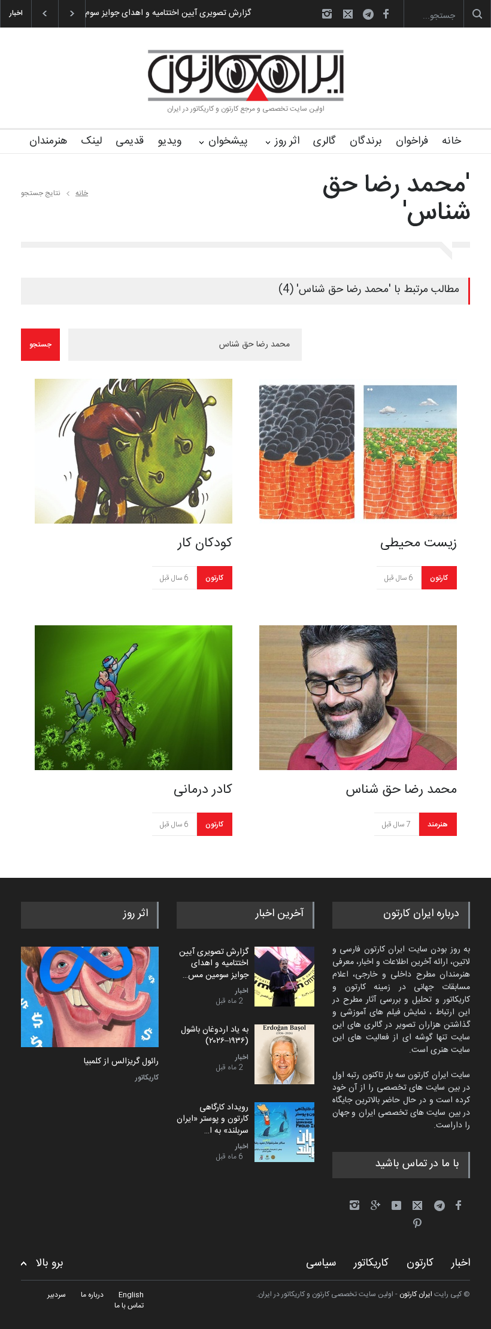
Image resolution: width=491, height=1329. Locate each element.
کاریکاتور (147, 1078)
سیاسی (321, 1263)
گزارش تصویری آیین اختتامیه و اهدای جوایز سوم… (165, 13)
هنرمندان (48, 141)
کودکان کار (205, 543)
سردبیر (56, 1295)
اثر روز (287, 141)
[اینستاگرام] (327, 14)
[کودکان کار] (133, 451)
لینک (91, 141)
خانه (451, 141)
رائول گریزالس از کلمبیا (121, 1062)
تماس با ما (129, 1306)
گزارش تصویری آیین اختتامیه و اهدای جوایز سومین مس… (213, 964)
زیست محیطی (418, 543)
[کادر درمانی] (133, 697)
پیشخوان (228, 141)
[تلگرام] (372, 16)
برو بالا (49, 1263)
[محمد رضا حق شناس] (358, 697)
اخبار (241, 991)
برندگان (366, 141)
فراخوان (412, 141)
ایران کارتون (415, 1294)
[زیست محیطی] (358, 451)
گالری (324, 141)
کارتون (214, 578)
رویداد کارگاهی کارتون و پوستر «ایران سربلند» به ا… (212, 1119)
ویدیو (169, 141)
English (131, 1295)
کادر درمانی (203, 790)
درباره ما (92, 1295)
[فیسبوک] (386, 14)
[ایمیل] (348, 14)
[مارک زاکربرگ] (90, 997)
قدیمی (130, 141)
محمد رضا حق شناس (401, 790)
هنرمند (438, 825)
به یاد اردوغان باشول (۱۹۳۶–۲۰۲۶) (214, 1036)
